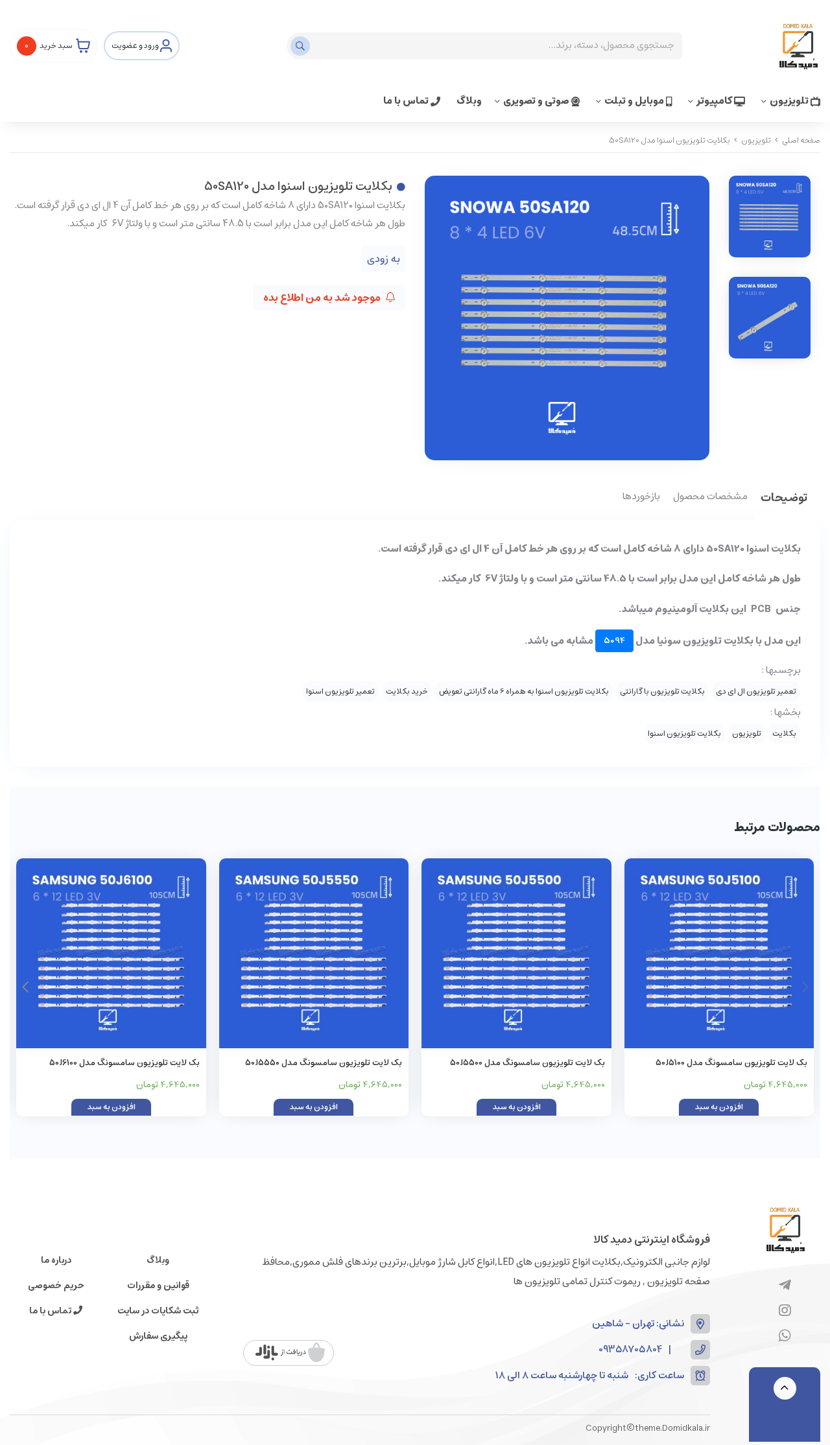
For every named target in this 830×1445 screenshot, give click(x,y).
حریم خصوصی (56, 1285)
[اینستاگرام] (785, 1311)
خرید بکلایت (407, 691)
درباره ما (56, 1260)
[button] (25, 987)
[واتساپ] (785, 1337)
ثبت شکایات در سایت (157, 1311)
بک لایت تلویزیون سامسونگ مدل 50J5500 (527, 1062)
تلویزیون (790, 101)
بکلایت (784, 733)
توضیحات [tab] (784, 498)
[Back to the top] (785, 1388)
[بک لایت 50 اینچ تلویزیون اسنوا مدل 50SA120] (784, 1229)
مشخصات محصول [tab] (710, 497)
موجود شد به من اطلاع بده (323, 297)
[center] (302, 46)
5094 (614, 640)
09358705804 (630, 1350)
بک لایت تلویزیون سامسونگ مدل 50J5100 (731, 1062)
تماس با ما (407, 101)
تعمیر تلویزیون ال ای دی (756, 691)
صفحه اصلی (801, 140)
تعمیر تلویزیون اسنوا (340, 691)
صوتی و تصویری (537, 101)
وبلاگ (469, 101)
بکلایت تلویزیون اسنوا (684, 733)
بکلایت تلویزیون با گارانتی (662, 691)
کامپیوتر (715, 101)
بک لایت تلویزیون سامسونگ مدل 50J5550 (323, 1062)
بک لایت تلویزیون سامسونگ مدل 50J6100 (124, 1062)
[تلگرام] (785, 1286)
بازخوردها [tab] (641, 497)
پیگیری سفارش (158, 1336)
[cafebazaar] (290, 1353)
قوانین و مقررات (158, 1285)
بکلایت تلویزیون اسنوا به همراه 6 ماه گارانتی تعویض (524, 691)
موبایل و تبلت (635, 101)
